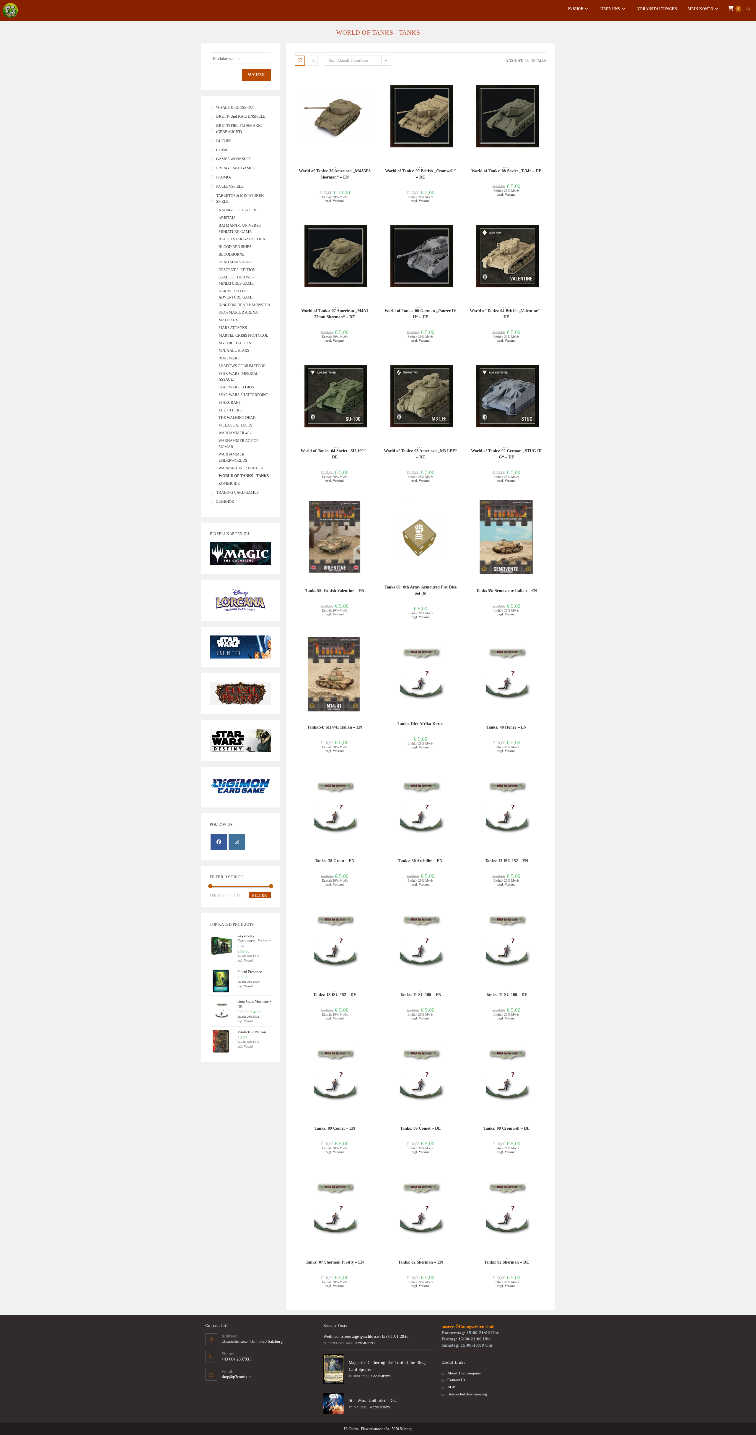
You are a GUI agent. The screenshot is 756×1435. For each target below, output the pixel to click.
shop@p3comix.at (236, 1377)
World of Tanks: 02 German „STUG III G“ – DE (506, 454)
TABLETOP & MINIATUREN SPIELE (240, 198)
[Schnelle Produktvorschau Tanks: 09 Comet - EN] (373, 1044)
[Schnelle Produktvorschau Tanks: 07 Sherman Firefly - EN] (373, 1177)
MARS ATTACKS (233, 327)
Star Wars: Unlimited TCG (373, 1400)
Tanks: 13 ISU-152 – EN (506, 861)
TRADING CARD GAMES (237, 492)
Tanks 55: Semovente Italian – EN (506, 590)
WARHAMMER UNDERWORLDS (233, 457)
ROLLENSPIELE (230, 186)
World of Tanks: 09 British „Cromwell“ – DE (420, 174)
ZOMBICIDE (229, 483)
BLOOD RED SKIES (235, 246)
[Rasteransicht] (300, 61)
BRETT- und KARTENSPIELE (240, 116)
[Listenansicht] (313, 61)
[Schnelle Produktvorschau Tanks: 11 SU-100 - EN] (459, 910)
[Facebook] (219, 842)
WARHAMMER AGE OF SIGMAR (238, 443)
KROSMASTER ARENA (238, 312)
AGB (451, 1387)
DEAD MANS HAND (235, 262)
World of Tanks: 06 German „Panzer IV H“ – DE (420, 314)
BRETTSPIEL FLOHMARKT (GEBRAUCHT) (239, 128)
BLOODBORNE (232, 254)
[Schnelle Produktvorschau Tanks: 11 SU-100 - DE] (544, 910)
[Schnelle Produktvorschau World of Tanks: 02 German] (544, 366)
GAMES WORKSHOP (233, 159)
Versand (338, 200)
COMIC (222, 150)
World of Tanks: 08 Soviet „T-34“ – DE (506, 171)
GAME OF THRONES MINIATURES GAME (236, 280)
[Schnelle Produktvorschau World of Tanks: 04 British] (544, 226)
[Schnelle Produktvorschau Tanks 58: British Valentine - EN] (373, 506)
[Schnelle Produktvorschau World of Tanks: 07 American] (373, 226)
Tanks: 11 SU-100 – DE (506, 995)
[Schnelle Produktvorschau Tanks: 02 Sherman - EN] (459, 1177)
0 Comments (365, 1343)
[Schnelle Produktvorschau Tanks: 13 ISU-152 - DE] (373, 910)
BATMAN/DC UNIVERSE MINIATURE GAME (240, 228)
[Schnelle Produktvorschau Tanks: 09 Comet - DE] (459, 1044)
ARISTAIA (227, 217)
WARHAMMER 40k (235, 433)
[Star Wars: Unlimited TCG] (333, 1403)
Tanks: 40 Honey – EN (506, 727)
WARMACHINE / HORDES (241, 468)
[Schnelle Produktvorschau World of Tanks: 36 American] (373, 86)
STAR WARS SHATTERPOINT (243, 395)
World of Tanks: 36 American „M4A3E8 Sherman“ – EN (335, 174)
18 (527, 61)
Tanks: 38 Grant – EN (334, 861)
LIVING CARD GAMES (235, 168)
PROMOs (223, 177)
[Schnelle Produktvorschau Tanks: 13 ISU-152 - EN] (544, 776)
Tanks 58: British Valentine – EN (334, 590)
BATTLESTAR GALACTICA (242, 239)
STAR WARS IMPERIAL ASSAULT (238, 376)
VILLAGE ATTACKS (235, 425)
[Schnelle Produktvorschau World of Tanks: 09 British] (459, 86)
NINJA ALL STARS (234, 350)
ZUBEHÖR (225, 501)
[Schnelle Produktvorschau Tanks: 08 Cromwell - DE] (544, 1044)
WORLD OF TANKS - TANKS (244, 476)
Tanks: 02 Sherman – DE (506, 1262)
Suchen (256, 75)
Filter (259, 896)
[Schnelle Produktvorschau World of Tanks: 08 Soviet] (544, 86)
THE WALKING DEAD (237, 417)
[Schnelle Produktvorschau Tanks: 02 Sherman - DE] (544, 1177)
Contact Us (456, 1380)
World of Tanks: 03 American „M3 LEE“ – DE (420, 454)
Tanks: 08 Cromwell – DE (506, 1128)
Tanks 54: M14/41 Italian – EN (334, 727)
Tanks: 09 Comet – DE (420, 1128)
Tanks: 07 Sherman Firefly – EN (335, 1262)
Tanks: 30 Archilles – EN (420, 861)
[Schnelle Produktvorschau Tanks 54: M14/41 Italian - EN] (373, 642)
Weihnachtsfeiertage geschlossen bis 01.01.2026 (365, 1336)
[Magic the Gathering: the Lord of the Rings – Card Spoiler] (333, 1369)
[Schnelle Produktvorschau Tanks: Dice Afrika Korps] (459, 642)
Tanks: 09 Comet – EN (335, 1128)
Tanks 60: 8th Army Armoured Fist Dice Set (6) (420, 590)
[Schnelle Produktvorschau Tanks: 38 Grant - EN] (373, 776)
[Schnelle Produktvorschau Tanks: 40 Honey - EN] (544, 642)
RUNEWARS (229, 358)
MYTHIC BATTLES (235, 343)
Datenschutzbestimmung (467, 1394)
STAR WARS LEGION (236, 387)
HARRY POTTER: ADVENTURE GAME (236, 294)
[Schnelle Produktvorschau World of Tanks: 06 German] (459, 226)
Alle (541, 61)
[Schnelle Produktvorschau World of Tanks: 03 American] (459, 366)
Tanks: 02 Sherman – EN (420, 1262)
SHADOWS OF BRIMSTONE (242, 366)
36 (533, 61)
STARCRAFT (229, 402)
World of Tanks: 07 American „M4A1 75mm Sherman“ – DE (334, 314)
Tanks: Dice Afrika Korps (420, 723)
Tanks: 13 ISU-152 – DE (334, 995)
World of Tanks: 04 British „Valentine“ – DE (506, 314)
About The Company (464, 1373)
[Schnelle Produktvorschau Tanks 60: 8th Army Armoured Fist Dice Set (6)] (459, 506)
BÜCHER (224, 141)
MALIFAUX (228, 320)
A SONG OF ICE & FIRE (238, 210)
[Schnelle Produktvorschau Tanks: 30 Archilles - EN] (459, 776)
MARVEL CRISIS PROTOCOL (243, 335)
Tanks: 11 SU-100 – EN (420, 995)
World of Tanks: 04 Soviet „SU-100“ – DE (335, 454)
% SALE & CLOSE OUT (235, 107)
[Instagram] (237, 842)
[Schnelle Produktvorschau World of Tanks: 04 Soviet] (373, 366)
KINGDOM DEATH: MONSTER (244, 305)
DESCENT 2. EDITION (237, 269)
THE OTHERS (230, 410)
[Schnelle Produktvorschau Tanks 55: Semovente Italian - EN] (544, 506)
